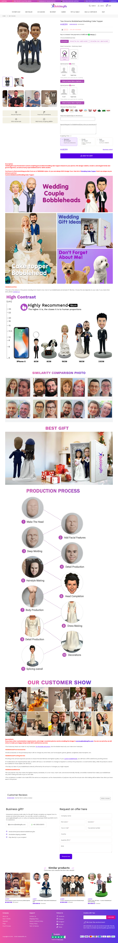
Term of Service (34, 926)
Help (103, 12)
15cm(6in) (64, 41)
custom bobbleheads (70, 759)
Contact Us (33, 916)
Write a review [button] (105, 798)
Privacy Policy (33, 923)
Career (63, 12)
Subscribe (111, 917)
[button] (73, 24)
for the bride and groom (43, 746)
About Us (5, 916)
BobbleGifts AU (22, 936)
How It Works (7, 918)
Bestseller (28, 12)
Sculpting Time (71, 136)
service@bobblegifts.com (84, 741)
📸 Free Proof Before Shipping (43, 1)
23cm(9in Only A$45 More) (99, 41)
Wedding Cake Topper (88, 171)
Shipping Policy (34, 918)
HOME (4, 16)
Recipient (53, 12)
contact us (16, 292)
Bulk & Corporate (91, 12)
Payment (5, 921)
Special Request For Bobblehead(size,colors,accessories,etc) (78, 124)
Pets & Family (75, 12)
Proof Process (7, 926)
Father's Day (16, 12)
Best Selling (12, 16)
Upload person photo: (67, 64)
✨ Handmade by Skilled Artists (20, 1)
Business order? (108, 149)
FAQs (4, 923)
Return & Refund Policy (36, 921)
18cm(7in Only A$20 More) (79, 41)
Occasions (41, 12)
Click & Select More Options (72, 81)
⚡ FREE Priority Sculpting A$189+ (67, 1)
